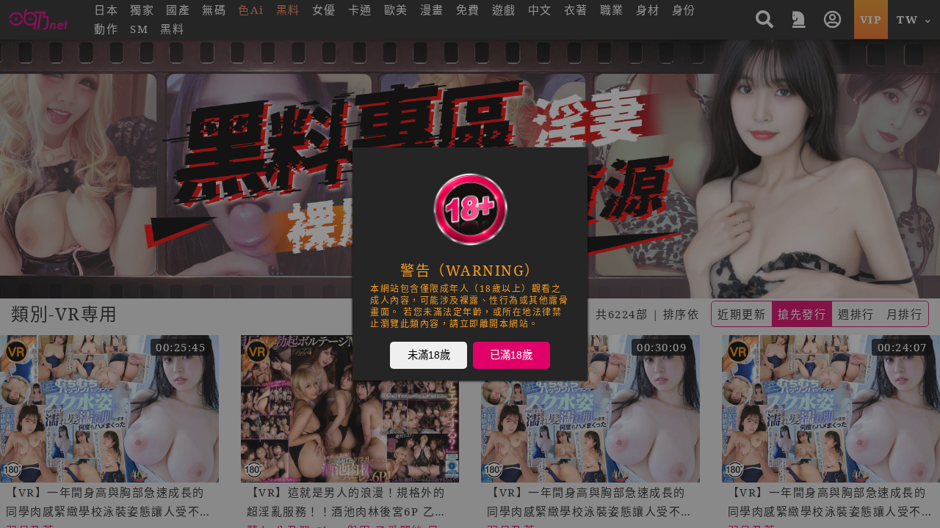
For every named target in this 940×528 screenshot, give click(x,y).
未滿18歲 (429, 354)
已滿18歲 (511, 354)
